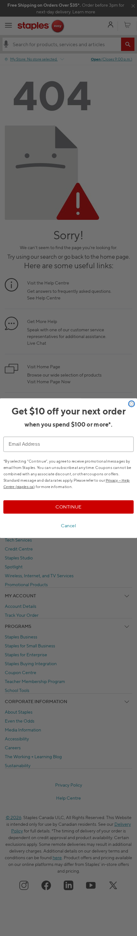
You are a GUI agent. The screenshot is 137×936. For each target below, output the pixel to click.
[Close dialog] (131, 403)
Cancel (68, 526)
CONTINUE (68, 506)
